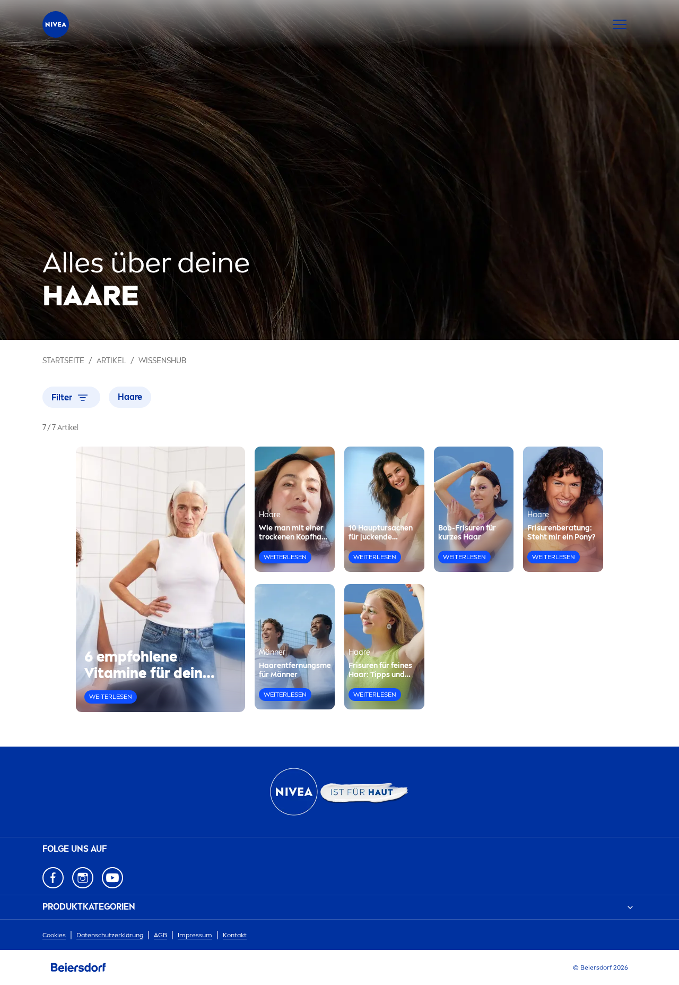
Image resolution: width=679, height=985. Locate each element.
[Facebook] (53, 877)
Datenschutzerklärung (109, 935)
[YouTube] (112, 877)
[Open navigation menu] (620, 24)
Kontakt (235, 935)
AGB (160, 935)
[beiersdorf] (78, 967)
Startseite (63, 360)
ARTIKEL (111, 360)
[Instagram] (82, 877)
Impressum (195, 935)
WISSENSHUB (162, 360)
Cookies (54, 935)
